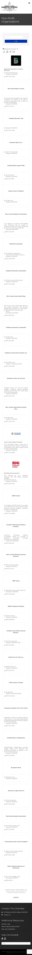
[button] (3, 49)
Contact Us (7, 915)
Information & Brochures (18, 892)
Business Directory (10, 889)
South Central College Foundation (13, 442)
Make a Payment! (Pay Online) (10, 926)
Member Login (5, 924)
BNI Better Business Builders (11, 473)
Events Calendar (20, 889)
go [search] (16, 41)
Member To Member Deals (16, 891)
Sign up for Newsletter (8, 929)
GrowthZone (23, 952)
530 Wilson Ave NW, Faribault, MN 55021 (16, 912)
